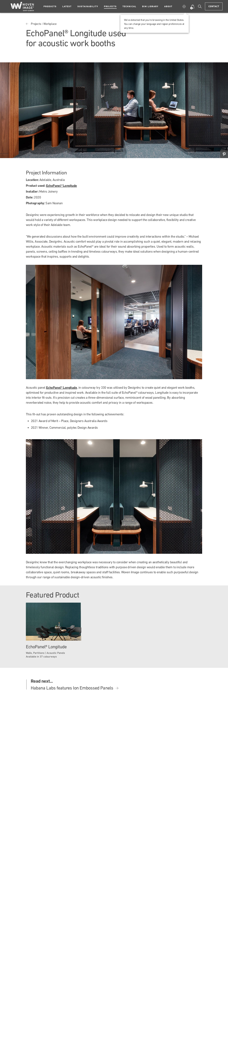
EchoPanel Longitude (61, 186)
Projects (110, 6)
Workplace (50, 24)
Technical (129, 6)
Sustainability (87, 6)
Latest (67, 6)
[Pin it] (224, 154)
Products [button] (50, 6)
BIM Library (150, 6)
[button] (184, 6)
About (168, 6)
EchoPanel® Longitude (61, 388)
